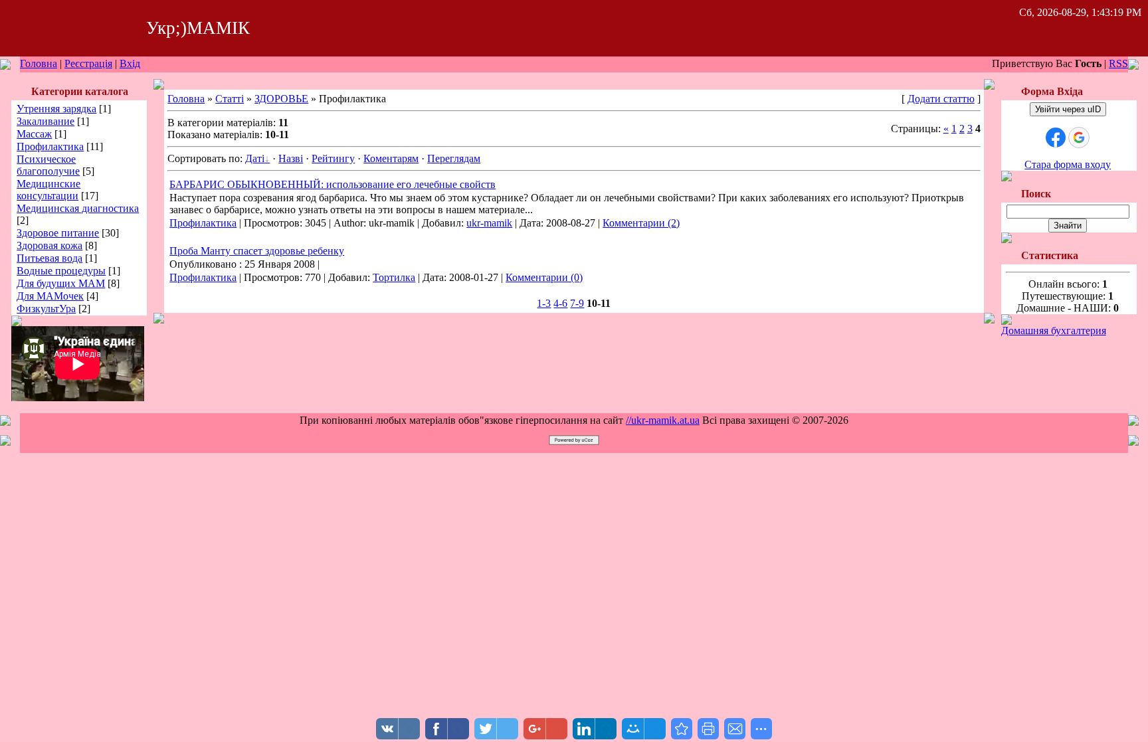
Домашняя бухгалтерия (1053, 330)
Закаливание (45, 121)
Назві (290, 158)
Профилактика (50, 146)
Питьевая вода (49, 258)
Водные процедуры (61, 270)
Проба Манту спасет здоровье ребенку (256, 250)
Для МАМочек (50, 296)
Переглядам (453, 158)
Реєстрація (88, 63)
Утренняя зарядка (56, 108)
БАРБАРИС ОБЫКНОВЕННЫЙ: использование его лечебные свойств (332, 184)
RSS (1118, 63)
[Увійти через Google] (1079, 137)
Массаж (34, 133)
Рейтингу (333, 158)
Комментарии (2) (641, 223)
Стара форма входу (1067, 164)
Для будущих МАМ (61, 283)
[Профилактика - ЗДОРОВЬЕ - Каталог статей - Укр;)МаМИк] (681, 728)
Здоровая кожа (49, 245)
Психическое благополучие (48, 165)
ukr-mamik (489, 223)
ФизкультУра (46, 308)
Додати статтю (941, 98)
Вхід (130, 63)
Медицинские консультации (48, 189)
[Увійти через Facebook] (1056, 137)
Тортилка (394, 277)
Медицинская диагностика (78, 208)
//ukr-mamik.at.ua (663, 420)
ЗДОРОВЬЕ (281, 98)
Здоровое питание (58, 232)
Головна (38, 63)
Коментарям (391, 158)
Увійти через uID (1068, 109)
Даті (254, 158)
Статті (229, 98)
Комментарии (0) (544, 277)
